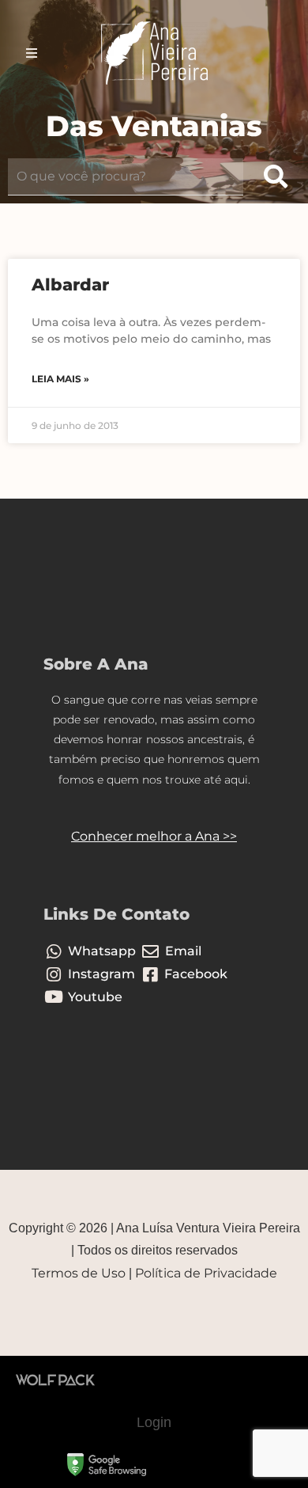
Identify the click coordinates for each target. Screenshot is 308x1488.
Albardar (70, 284)
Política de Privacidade (206, 1273)
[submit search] (275, 176)
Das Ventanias (154, 125)
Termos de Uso (79, 1273)
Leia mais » (60, 379)
